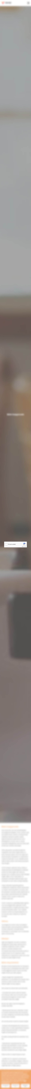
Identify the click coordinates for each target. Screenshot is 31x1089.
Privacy (23, 546)
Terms (25, 546)
